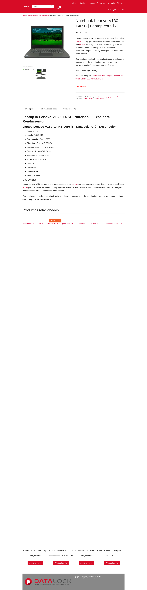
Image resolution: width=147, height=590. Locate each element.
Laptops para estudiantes (41, 15)
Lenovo (79, 41)
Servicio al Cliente (115, 3)
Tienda (98, 576)
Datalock (26, 6)
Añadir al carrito (35, 563)
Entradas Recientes (87, 576)
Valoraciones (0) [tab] (69, 109)
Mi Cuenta (78, 578)
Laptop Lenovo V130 (101, 98)
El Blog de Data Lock (116, 10)
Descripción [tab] (30, 109)
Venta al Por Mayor (97, 3)
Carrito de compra (90, 578)
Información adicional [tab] (49, 109)
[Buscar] (52, 6)
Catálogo (83, 3)
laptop (82, 44)
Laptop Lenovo (88, 98)
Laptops (29, 15)
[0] (58, 9)
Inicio (74, 3)
